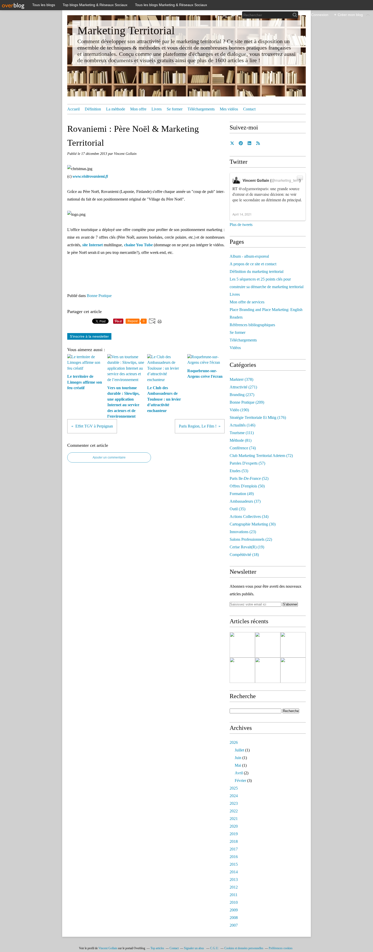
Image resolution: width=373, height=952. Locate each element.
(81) (240, 440)
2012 (234, 887)
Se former (174, 109)
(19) (247, 547)
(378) (241, 379)
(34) (249, 516)
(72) (261, 455)
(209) (247, 402)
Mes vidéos (229, 109)
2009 (234, 910)
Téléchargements (201, 109)
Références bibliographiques (252, 325)
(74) (243, 448)
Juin (238, 758)
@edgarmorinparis (253, 188)
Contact (249, 109)
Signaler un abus (194, 948)
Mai (238, 765)
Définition (93, 109)
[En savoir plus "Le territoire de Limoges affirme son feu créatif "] (242, 645)
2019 (234, 834)
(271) (243, 387)
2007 (234, 925)
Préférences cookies (281, 948)
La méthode (115, 109)
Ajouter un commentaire (109, 457)
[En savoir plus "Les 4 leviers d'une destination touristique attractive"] (267, 645)
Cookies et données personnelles (243, 948)
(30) (253, 524)
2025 (234, 788)
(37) (245, 501)
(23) (243, 532)
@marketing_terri (285, 180)
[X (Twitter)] (224, 15)
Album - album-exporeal (249, 256)
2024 (234, 796)
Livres (156, 109)
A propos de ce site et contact (253, 264)
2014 (234, 872)
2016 (234, 857)
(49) (242, 493)
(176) (258, 417)
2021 (234, 818)
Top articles (157, 948)
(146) (242, 425)
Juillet (239, 750)
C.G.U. (214, 948)
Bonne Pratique (99, 295)
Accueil (73, 109)
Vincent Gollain (107, 948)
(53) (239, 471)
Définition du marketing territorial (256, 271)
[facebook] (216, 15)
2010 (234, 902)
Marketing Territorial (126, 30)
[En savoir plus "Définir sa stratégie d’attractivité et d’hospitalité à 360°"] (293, 645)
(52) (249, 478)
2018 (234, 841)
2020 (234, 826)
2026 (234, 742)
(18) (244, 554)
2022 (234, 811)
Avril (239, 773)
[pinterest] (233, 15)
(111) (242, 433)
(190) (239, 410)
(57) (247, 463)
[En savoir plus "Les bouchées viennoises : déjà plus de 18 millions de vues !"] (293, 670)
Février (240, 780)
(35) (237, 509)
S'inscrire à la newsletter (89, 336)
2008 (234, 917)
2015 (234, 864)
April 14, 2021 (242, 214)
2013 (234, 879)
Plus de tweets (241, 224)
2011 (234, 895)
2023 (234, 803)
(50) (247, 486)
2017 (234, 849)
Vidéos (235, 348)
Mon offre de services (247, 302)
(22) (251, 539)
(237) (242, 394)
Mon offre (138, 109)
